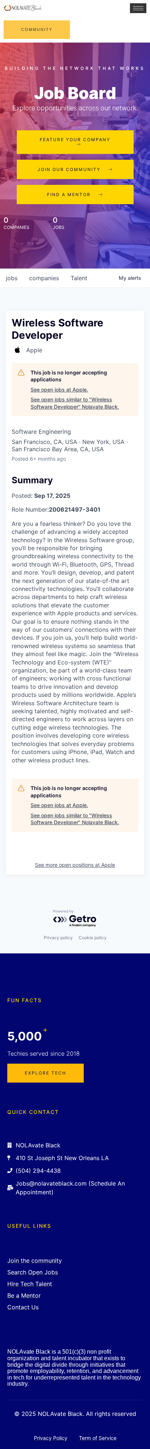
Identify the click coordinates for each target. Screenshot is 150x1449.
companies (44, 278)
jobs (11, 278)
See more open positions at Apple (75, 865)
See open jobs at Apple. (59, 389)
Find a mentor (69, 194)
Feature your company (75, 139)
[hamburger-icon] (138, 8)
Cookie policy (93, 937)
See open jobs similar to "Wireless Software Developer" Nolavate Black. (75, 403)
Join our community (69, 169)
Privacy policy (58, 937)
